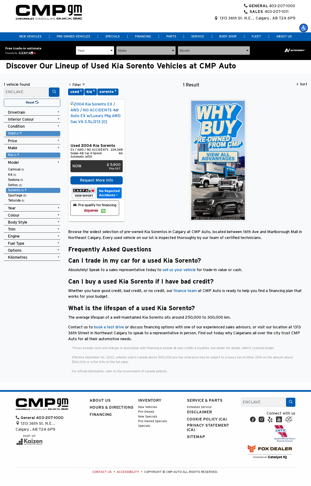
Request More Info (96, 180)
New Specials (147, 416)
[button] (303, 28)
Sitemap (196, 437)
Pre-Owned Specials (152, 421)
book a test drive (109, 327)
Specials (144, 425)
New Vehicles (147, 407)
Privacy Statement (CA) (208, 427)
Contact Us (102, 472)
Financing (100, 415)
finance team (185, 291)
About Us (100, 401)
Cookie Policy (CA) (207, 419)
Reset (30, 102)
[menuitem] (33, 133)
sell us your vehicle (179, 270)
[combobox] (95, 50)
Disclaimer (199, 412)
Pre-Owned (146, 411)
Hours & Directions (111, 407)
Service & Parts (205, 401)
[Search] (54, 92)
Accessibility (128, 472)
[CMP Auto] (49, 12)
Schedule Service (199, 407)
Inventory (149, 401)
